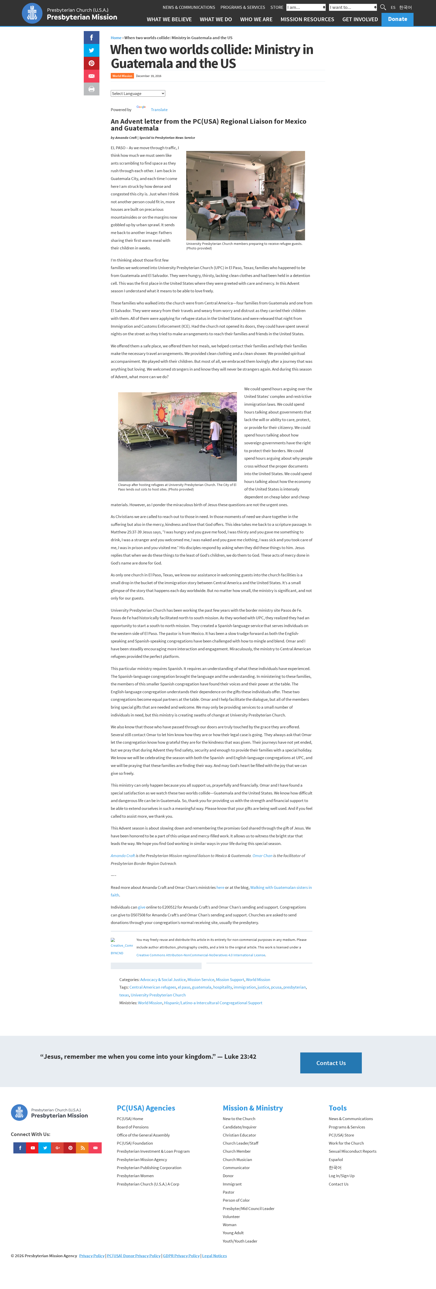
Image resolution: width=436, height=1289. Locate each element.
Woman (229, 1224)
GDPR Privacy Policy (181, 1255)
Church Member (237, 1151)
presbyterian (294, 987)
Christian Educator (239, 1135)
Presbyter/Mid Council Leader (249, 1208)
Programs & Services (243, 7)
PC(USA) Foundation (135, 1143)
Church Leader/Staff (240, 1143)
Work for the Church (346, 1143)
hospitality (222, 987)
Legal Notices (214, 1255)
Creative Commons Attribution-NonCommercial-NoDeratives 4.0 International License (201, 955)
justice (263, 987)
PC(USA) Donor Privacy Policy (133, 1255)
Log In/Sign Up (342, 1175)
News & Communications (189, 7)
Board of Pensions (133, 1127)
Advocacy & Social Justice (163, 979)
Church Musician (237, 1159)
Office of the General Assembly (143, 1135)
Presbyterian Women (135, 1175)
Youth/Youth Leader (240, 1241)
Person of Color (236, 1200)
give (141, 907)
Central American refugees (152, 987)
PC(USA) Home (130, 1118)
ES (393, 7)
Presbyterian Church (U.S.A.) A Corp (148, 1184)
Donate (397, 19)
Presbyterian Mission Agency (142, 1159)
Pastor (228, 1192)
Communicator (236, 1167)
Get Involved (360, 19)
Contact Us (331, 1063)
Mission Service (200, 979)
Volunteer (231, 1216)
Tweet (90, 47)
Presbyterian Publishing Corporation (149, 1167)
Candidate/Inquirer (240, 1127)
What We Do (216, 19)
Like (88, 35)
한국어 (405, 7)
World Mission (122, 76)
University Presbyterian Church (158, 995)
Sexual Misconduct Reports (352, 1151)
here (220, 887)
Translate (159, 109)
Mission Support (230, 979)
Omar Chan (262, 855)
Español (336, 1159)
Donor (228, 1175)
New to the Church (239, 1118)
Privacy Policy (91, 1255)
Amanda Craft (123, 855)
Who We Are (256, 19)
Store (276, 7)
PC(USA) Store (341, 1135)
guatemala (201, 987)
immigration (245, 987)
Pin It (89, 60)
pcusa (276, 987)
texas (124, 995)
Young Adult (233, 1232)
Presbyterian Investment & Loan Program (153, 1151)
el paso (184, 987)
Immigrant (232, 1184)
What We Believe (169, 19)
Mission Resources (307, 19)
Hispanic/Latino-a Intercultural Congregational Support (213, 1003)
